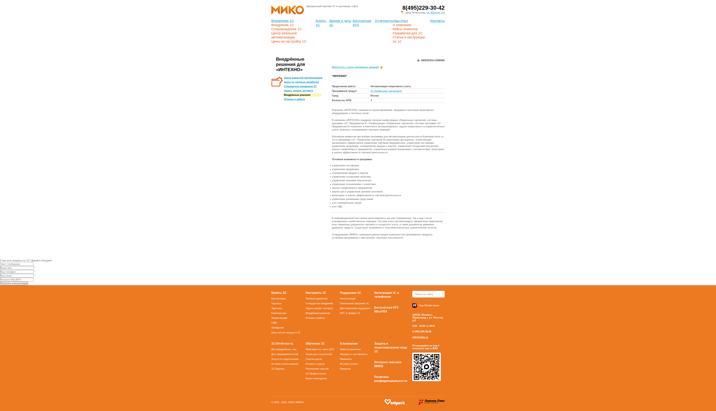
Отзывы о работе (294, 99)
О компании (402, 25)
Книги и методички (316, 378)
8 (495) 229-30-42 (421, 331)
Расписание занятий (317, 368)
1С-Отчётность (282, 343)
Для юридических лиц (283, 349)
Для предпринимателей (284, 354)
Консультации (348, 298)
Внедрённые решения (297, 95)
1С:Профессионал (316, 373)
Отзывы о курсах (315, 363)
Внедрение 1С (282, 21)
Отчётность (384, 21)
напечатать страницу (433, 59)
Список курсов (314, 359)
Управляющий (279, 318)
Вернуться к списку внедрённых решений (355, 67)
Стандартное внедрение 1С (300, 86)
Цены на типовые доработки (301, 82)
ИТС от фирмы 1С (350, 313)
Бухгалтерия (278, 298)
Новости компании (350, 349)
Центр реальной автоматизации (303, 77)
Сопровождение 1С (286, 29)
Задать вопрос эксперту (298, 90)
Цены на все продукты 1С (286, 332)
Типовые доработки (316, 298)
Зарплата (276, 308)
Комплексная (278, 313)
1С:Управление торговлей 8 (386, 91)
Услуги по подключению (285, 359)
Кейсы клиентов (405, 29)
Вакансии (345, 368)
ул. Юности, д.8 (436, 12)
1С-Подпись (278, 368)
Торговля (276, 303)
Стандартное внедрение (319, 303)
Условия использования (284, 363)
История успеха (349, 363)
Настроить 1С (316, 292)
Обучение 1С (315, 343)
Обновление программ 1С (354, 303)
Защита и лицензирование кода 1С (390, 347)
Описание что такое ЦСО (320, 349)
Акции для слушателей (319, 354)
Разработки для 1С (408, 33)
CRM (274, 322)
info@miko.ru (420, 337)
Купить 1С (279, 292)
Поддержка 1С (350, 292)
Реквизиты (346, 359)
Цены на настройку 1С (288, 41)
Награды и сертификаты (353, 354)
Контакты (437, 21)
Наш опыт (400, 21)
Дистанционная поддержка (355, 308)
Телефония (277, 327)
